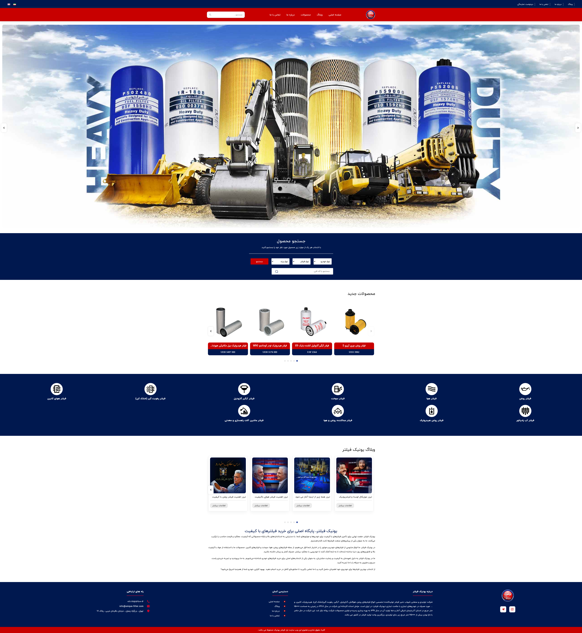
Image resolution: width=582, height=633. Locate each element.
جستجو (259, 261)
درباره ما (558, 4)
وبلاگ (570, 4)
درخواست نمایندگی (525, 4)
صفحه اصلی (335, 15)
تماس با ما (544, 4)
